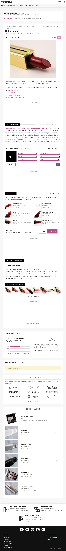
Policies (6, 539)
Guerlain (9, 34)
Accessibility (8, 547)
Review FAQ (7, 541)
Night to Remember (48, 220)
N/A (59, 37)
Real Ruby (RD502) (47, 212)
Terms (6, 545)
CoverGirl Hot (31, 139)
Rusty (15, 220)
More (37, 5)
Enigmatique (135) (18, 204)
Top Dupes (11, 93)
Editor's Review (13, 91)
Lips (26, 26)
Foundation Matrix (21, 5)
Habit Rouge (11, 30)
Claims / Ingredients (15, 95)
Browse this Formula (16, 97)
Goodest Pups (51, 539)
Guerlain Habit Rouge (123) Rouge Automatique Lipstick (26, 128)
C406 (14, 212)
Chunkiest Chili (47, 204)
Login (60, 2)
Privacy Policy (8, 543)
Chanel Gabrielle (39, 141)
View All (21, 13)
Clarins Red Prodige (23, 137)
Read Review (11, 164)
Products (13, 26)
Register (52, 231)
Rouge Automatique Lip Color (46, 26)
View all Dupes (54, 193)
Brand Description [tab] (13, 265)
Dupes (54, 37)
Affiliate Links (46, 124)
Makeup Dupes (11, 5)
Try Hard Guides (52, 537)
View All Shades (33, 296)
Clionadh (7, 17)
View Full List (33, 401)
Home (7, 26)
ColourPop (8, 18)
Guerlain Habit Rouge (13, 81)
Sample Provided (55, 124)
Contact (6, 537)
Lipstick (31, 26)
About (6, 535)
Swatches (31, 5)
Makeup (21, 26)
